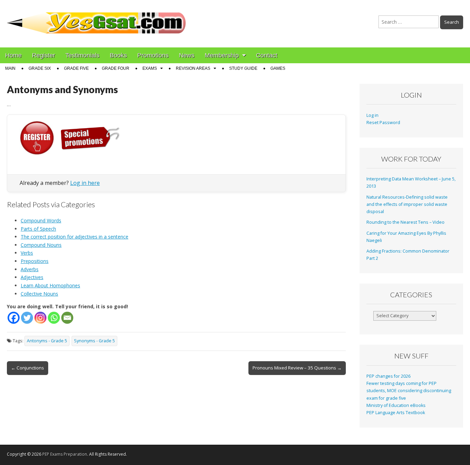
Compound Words (41, 220)
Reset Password (383, 122)
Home (13, 55)
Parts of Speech (38, 228)
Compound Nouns (41, 245)
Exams (149, 68)
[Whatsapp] (54, 318)
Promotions (153, 55)
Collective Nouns (39, 293)
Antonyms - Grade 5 (47, 341)
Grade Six (40, 68)
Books (118, 55)
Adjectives (32, 277)
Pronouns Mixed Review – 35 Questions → (297, 368)
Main (10, 68)
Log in (372, 115)
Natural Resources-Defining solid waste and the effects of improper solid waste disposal (407, 204)
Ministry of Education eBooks (396, 405)
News (186, 55)
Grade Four (115, 68)
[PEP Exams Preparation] (96, 18)
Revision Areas (193, 68)
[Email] (67, 318)
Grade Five (76, 68)
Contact (266, 55)
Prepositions (35, 261)
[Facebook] (14, 318)
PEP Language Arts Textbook (395, 413)
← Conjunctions (27, 368)
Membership (222, 55)
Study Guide (243, 68)
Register (43, 55)
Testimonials (82, 55)
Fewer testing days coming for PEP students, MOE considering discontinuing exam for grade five (408, 390)
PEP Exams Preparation (64, 454)
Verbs (27, 253)
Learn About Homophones (50, 285)
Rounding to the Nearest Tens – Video (405, 222)
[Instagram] (40, 318)
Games (277, 68)
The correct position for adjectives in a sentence (74, 236)
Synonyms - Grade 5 (94, 341)
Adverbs (30, 269)
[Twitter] (27, 318)
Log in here (85, 183)
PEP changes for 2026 (388, 376)
